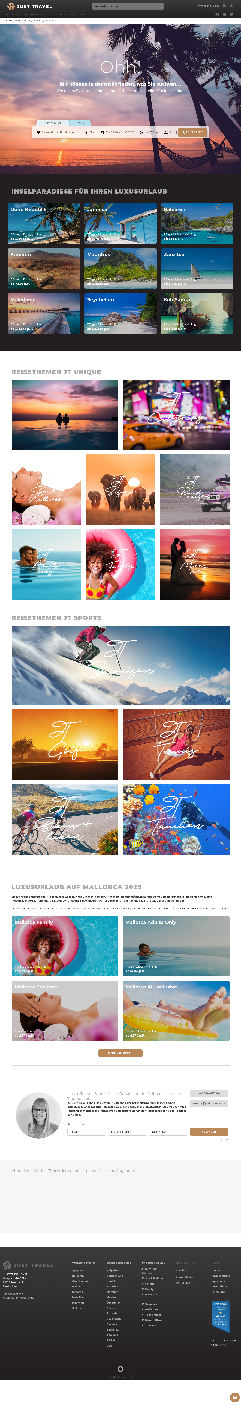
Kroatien (112, 1286)
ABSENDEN (209, 1132)
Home (9, 20)
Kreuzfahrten (184, 1277)
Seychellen (114, 1319)
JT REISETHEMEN (153, 1263)
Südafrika (113, 1330)
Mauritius (78, 1303)
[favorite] (231, 15)
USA (109, 1346)
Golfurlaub (183, 1283)
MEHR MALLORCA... (120, 1053)
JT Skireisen (149, 1304)
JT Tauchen (148, 1326)
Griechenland (80, 1281)
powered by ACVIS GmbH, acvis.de (120, 1377)
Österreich (113, 1303)
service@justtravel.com (209, 1103)
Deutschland (115, 1276)
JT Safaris (147, 1284)
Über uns (216, 1270)
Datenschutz (219, 1286)
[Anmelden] (231, 6)
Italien (76, 1286)
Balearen (78, 1276)
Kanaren (77, 1292)
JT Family (147, 1289)
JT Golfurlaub (150, 1309)
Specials (181, 1270)
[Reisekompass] (224, 15)
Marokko (112, 1292)
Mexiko (111, 1297)
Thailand (112, 1335)
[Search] (160, 6)
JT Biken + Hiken (151, 1320)
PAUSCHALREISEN (37, 14)
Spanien (112, 1324)
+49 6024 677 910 (209, 1093)
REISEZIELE (13, 14)
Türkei (111, 1340)
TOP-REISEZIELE (83, 1263)
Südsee (77, 1308)
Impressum (218, 1281)
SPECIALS (59, 14)
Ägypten (77, 1270)
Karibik (111, 1281)
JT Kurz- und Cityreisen (149, 1271)
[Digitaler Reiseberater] (217, 15)
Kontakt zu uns (220, 1276)
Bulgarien (113, 1270)
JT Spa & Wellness (153, 1278)
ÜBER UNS (77, 14)
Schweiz (112, 1313)
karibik (38, 20)
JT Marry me (149, 1294)
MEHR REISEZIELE (119, 1263)
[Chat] (224, 6)
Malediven (78, 1297)
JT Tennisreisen (151, 1315)
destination (23, 20)
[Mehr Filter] (176, 132)
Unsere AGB (218, 1292)
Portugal (112, 1308)
